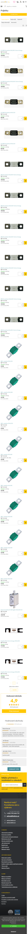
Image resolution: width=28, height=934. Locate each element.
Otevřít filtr (14, 14)
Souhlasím (14, 926)
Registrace (4, 845)
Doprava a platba (6, 834)
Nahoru (15, 690)
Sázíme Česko (5, 868)
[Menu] (1, 6)
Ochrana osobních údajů (8, 897)
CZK (25, 1)
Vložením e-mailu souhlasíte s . (12, 788)
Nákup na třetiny (6, 878)
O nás (3, 895)
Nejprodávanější (5, 22)
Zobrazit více (14, 769)
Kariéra (3, 903)
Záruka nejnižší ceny (7, 841)
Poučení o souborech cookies (9, 899)
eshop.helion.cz (11, 820)
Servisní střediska (6, 860)
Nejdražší (19, 19)
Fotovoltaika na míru (7, 885)
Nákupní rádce (5, 849)
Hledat (5, 6)
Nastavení (13, 931)
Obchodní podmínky (7, 832)
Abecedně (13, 22)
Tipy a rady (4, 866)
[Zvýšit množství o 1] (23, 55)
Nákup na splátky (6, 876)
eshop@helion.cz (13, 816)
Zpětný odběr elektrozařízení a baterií (12, 864)
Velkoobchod (5, 847)
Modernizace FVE (6, 883)
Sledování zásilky (6, 857)
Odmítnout (13, 923)
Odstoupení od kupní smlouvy (9, 837)
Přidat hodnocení (14, 711)
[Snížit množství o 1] (23, 57)
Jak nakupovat (5, 843)
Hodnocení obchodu (14, 721)
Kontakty (4, 901)
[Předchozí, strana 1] (14, 683)
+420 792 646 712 (13, 813)
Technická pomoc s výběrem (9, 887)
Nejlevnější (13, 19)
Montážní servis (5, 880)
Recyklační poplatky (7, 862)
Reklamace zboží (6, 839)
